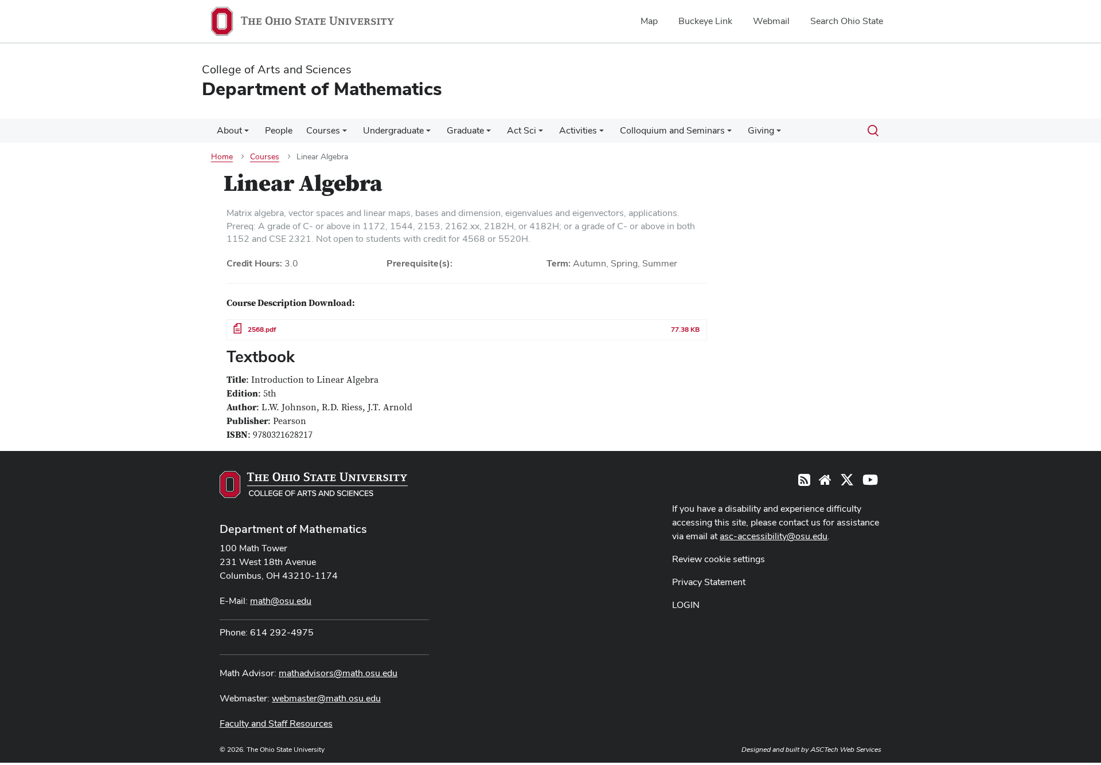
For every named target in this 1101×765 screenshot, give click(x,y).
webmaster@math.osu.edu (326, 698)
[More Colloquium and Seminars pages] (729, 133)
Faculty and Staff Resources (276, 723)
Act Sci (521, 130)
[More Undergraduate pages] (428, 133)
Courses (323, 130)
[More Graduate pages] (488, 133)
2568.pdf (262, 329)
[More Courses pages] (344, 133)
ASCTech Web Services (845, 749)
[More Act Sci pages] (540, 133)
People (278, 130)
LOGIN (686, 605)
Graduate (465, 130)
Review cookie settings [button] (718, 559)
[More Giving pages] (778, 133)
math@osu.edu (280, 601)
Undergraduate (393, 130)
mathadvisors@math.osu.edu (338, 673)
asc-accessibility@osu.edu (773, 536)
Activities (578, 130)
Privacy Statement (708, 582)
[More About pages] (246, 133)
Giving (761, 130)
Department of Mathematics (293, 528)
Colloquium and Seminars (672, 130)
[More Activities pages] (601, 133)
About (229, 130)
